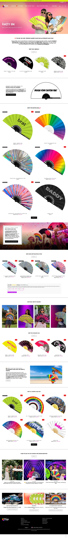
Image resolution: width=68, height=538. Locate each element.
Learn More (8, 380)
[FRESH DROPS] (34, 498)
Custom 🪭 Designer (17, 6)
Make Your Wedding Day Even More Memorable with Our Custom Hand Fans (12, 483)
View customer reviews (12, 292)
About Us (22, 518)
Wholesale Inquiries (24, 520)
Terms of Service (45, 522)
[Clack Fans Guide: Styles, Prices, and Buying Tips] (55, 470)
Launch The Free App (12, 509)
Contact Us (22, 519)
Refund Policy (44, 520)
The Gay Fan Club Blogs (25, 524)
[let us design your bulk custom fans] (55, 498)
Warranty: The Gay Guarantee (47, 518)
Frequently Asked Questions (25, 522)
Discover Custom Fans (11, 241)
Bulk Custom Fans (42, 6)
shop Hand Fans (30, 6)
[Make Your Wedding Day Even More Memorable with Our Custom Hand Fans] (12, 470)
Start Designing (11, 94)
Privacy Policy (44, 523)
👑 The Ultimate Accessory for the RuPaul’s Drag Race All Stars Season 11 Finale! (34, 483)
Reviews (22, 523)
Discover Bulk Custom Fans (56, 510)
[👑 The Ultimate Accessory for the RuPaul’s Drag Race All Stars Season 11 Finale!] (34, 470)
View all (34, 217)
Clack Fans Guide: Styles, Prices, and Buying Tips (56, 483)
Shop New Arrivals (34, 510)
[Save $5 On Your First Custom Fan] (12, 498)
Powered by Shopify (34, 530)
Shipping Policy (44, 519)
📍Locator (53, 6)
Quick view (9, 69)
